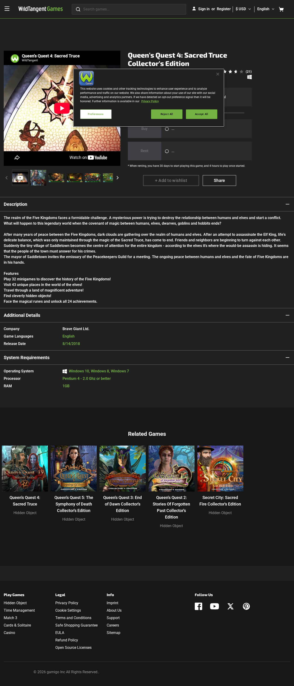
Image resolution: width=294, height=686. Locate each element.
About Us (114, 610)
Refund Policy (66, 640)
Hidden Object (24, 513)
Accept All (201, 114)
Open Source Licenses (73, 647)
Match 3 (10, 618)
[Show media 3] (56, 178)
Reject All (167, 114)
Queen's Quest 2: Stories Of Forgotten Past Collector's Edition (171, 507)
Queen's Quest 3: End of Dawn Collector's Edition (122, 504)
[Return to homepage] (40, 9)
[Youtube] (214, 606)
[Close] (218, 74)
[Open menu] (7, 8)
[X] (230, 606)
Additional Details (22, 315)
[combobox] (129, 9)
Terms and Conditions (73, 618)
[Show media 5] (93, 178)
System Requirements (27, 357)
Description (15, 204)
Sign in (204, 9)
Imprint (112, 603)
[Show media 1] (20, 178)
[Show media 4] (74, 178)
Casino (9, 632)
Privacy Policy (66, 603)
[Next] (117, 178)
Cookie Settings (68, 610)
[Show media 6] (111, 178)
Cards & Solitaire (17, 625)
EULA (59, 632)
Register (224, 9)
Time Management (19, 610)
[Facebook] (198, 606)
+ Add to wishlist (171, 180)
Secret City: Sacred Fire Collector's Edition (220, 500)
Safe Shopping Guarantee (76, 625)
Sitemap (113, 632)
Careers (113, 625)
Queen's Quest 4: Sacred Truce (25, 500)
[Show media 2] (38, 178)
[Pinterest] (246, 606)
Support (113, 618)
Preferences (95, 114)
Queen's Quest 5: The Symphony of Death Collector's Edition (73, 504)
